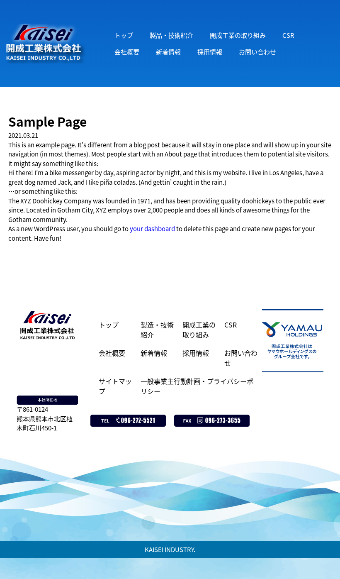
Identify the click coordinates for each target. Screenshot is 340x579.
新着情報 (168, 51)
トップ (123, 35)
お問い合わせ (257, 51)
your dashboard (152, 228)
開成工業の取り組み (238, 35)
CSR (288, 35)
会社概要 (126, 51)
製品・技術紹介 (171, 35)
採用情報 (209, 51)
